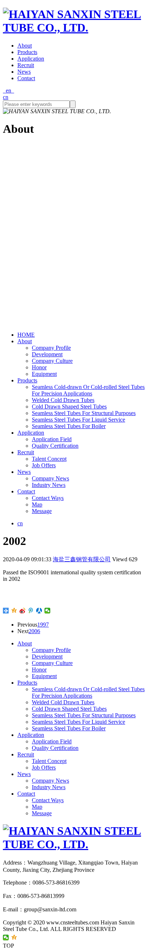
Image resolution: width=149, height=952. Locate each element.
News (24, 72)
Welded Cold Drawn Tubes (63, 400)
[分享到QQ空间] (14, 611)
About (24, 45)
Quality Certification (55, 446)
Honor (39, 367)
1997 (43, 624)
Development (47, 354)
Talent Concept (49, 459)
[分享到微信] (47, 611)
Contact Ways (48, 498)
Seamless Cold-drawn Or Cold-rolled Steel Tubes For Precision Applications (88, 390)
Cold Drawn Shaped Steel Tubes (69, 406)
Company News (50, 478)
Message (42, 511)
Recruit (25, 65)
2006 (34, 631)
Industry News (48, 485)
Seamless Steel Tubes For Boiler (69, 426)
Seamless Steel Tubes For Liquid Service (78, 419)
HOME (26, 335)
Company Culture (52, 361)
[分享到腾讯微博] (31, 611)
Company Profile (51, 348)
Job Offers (44, 465)
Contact (26, 78)
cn (5, 97)
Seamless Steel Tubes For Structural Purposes (84, 413)
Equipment (44, 374)
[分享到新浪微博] (23, 611)
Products (27, 52)
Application (30, 59)
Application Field (52, 439)
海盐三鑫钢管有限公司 (82, 559)
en (8, 90)
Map (37, 504)
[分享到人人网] (39, 611)
